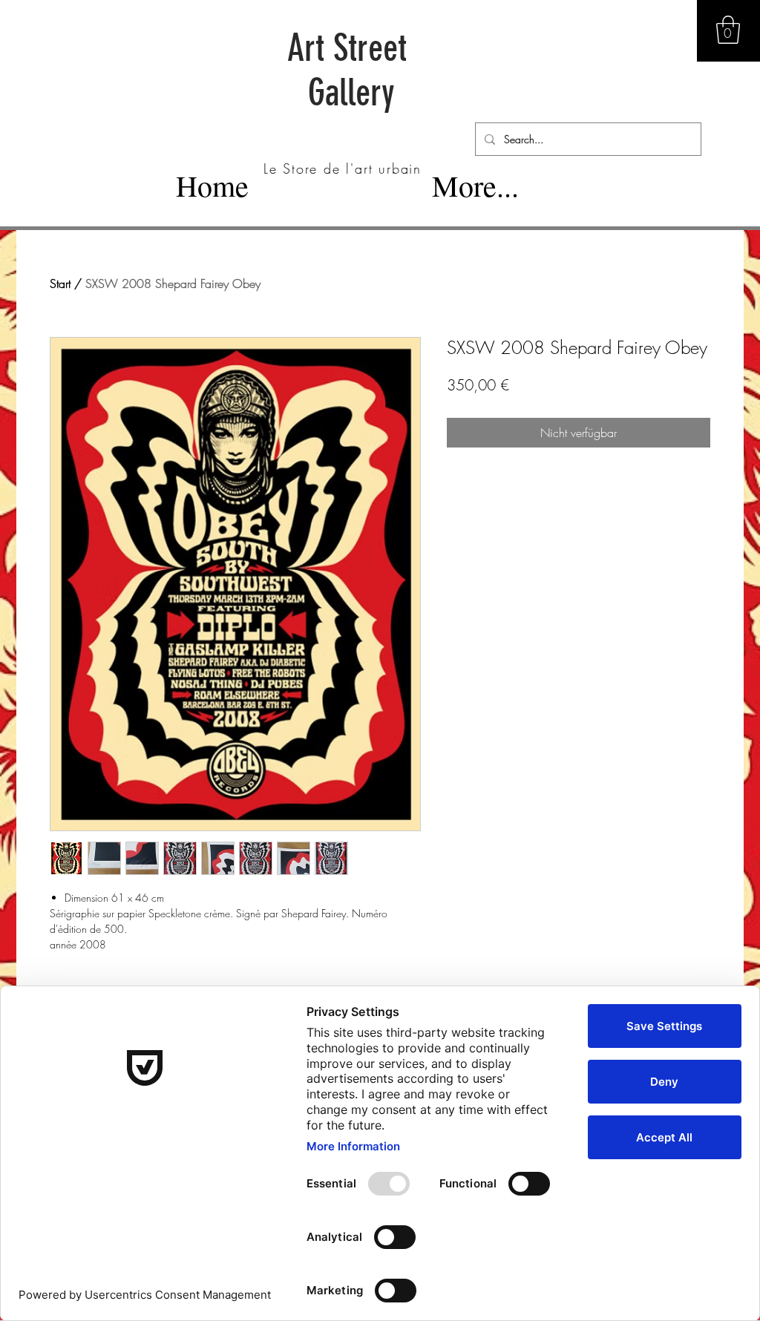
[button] (728, 30)
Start (60, 283)
